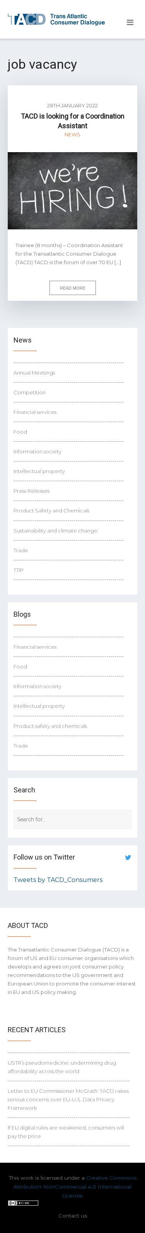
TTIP (19, 570)
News (72, 134)
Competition (30, 392)
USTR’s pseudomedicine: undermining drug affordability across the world (62, 1067)
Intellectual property (39, 471)
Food (20, 432)
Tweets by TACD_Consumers (58, 880)
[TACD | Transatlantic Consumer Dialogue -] (56, 19)
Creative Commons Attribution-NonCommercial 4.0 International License (75, 1187)
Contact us (72, 1216)
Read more (72, 288)
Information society (37, 451)
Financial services (35, 412)
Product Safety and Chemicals (51, 510)
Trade (21, 550)
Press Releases (31, 491)
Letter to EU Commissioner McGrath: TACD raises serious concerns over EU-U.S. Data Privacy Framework (68, 1099)
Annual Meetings (34, 373)
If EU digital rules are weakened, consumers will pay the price (66, 1131)
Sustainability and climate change (55, 530)
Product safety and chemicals (50, 726)
